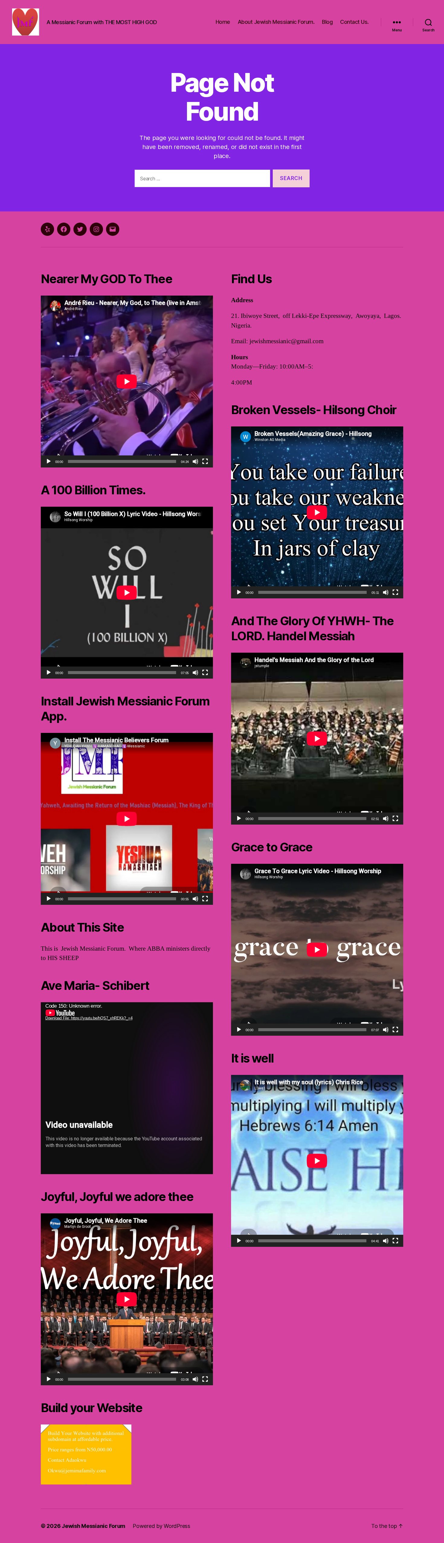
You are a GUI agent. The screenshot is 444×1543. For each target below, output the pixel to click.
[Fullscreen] (205, 461)
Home (223, 22)
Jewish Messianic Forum (93, 1526)
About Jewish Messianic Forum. (276, 22)
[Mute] (195, 461)
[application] (127, 381)
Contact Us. (354, 22)
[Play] (49, 461)
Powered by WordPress (161, 1526)
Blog (327, 22)
